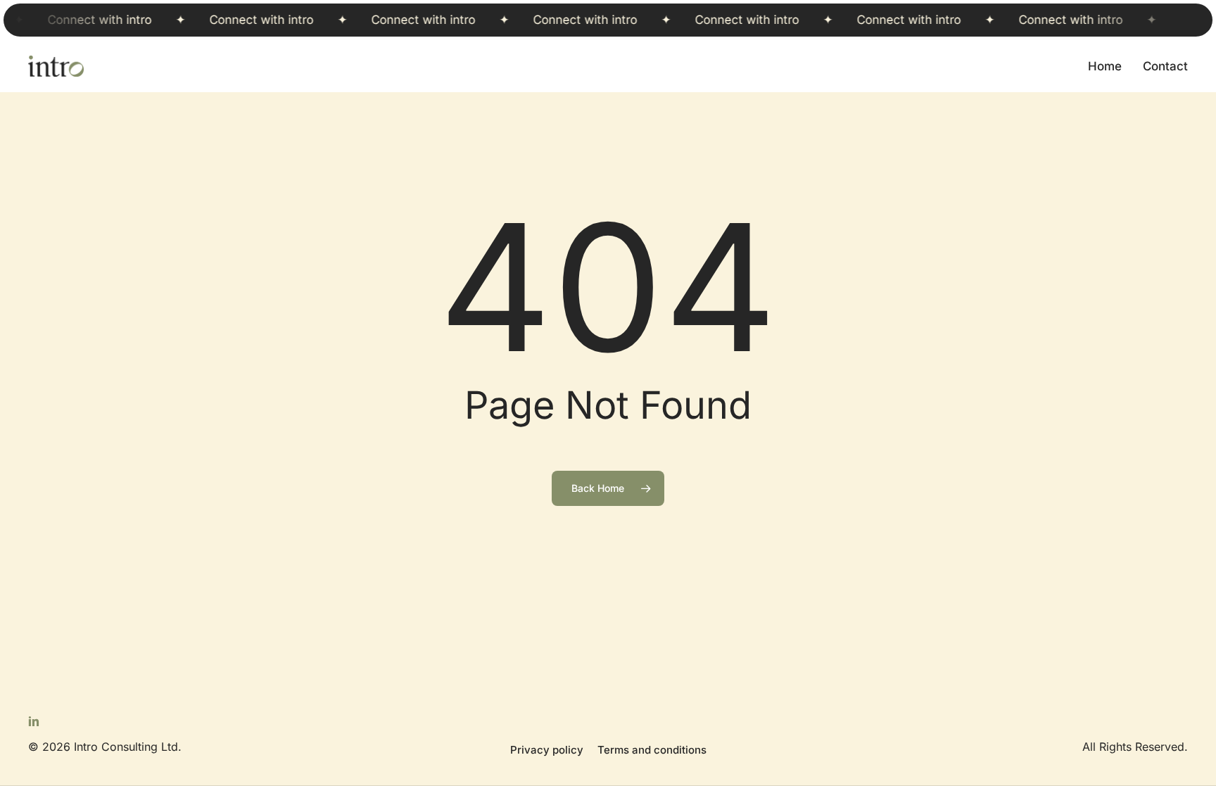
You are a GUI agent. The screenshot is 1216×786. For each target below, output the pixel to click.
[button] (546, 750)
